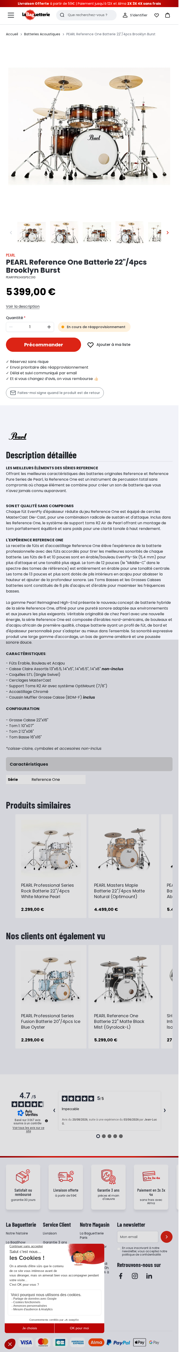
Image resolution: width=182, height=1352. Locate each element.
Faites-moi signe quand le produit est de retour (59, 392)
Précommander (43, 344)
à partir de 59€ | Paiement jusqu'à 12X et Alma (89, 3)
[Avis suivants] (165, 1111)
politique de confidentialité (141, 1255)
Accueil (12, 34)
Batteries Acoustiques (42, 34)
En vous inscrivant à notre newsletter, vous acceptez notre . (144, 1251)
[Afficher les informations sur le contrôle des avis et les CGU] (46, 1121)
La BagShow (15, 1242)
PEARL (10, 255)
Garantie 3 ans (55, 1242)
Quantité (14, 318)
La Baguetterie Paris (92, 1235)
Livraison (50, 1233)
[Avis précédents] (54, 1111)
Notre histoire (17, 1233)
